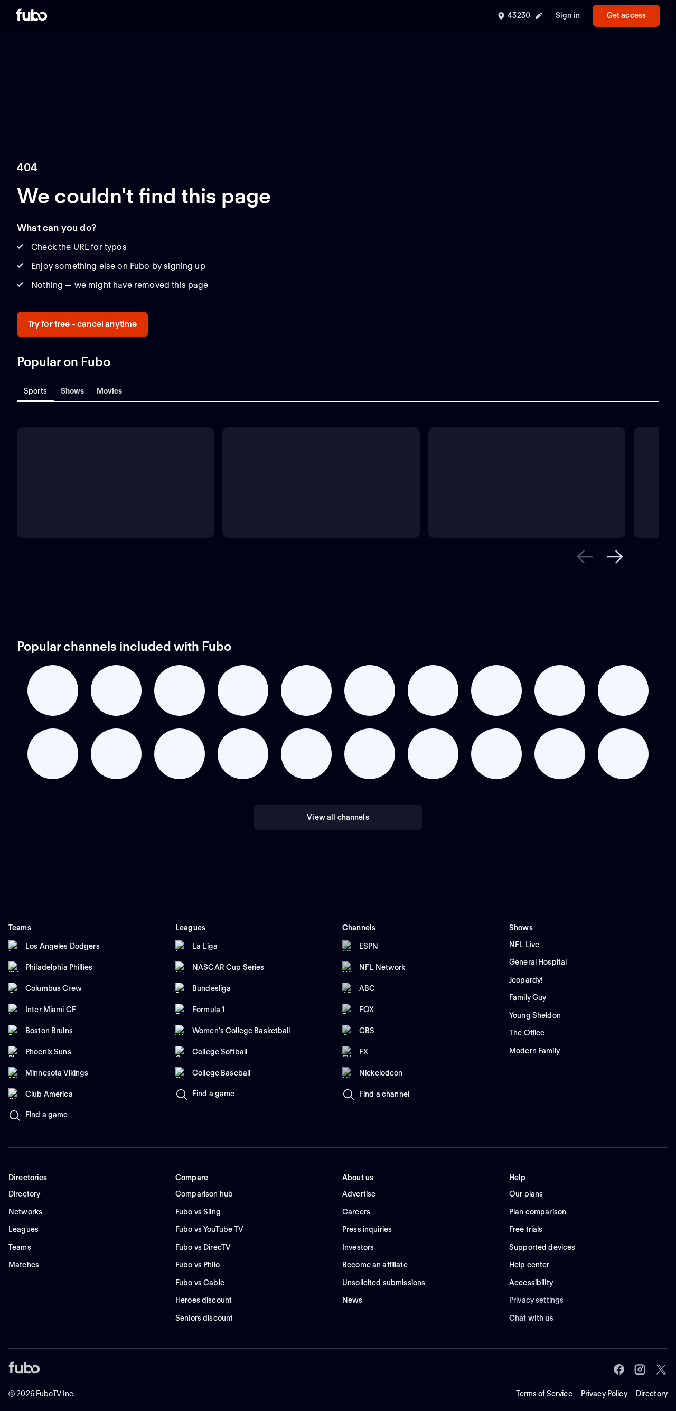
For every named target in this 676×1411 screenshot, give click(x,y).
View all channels (338, 817)
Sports (35, 391)
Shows (72, 391)
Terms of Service (544, 1393)
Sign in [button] (568, 15)
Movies (110, 391)
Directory (652, 1393)
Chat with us (531, 1318)
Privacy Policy (604, 1393)
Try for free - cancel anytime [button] (82, 324)
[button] (585, 556)
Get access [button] (626, 15)
